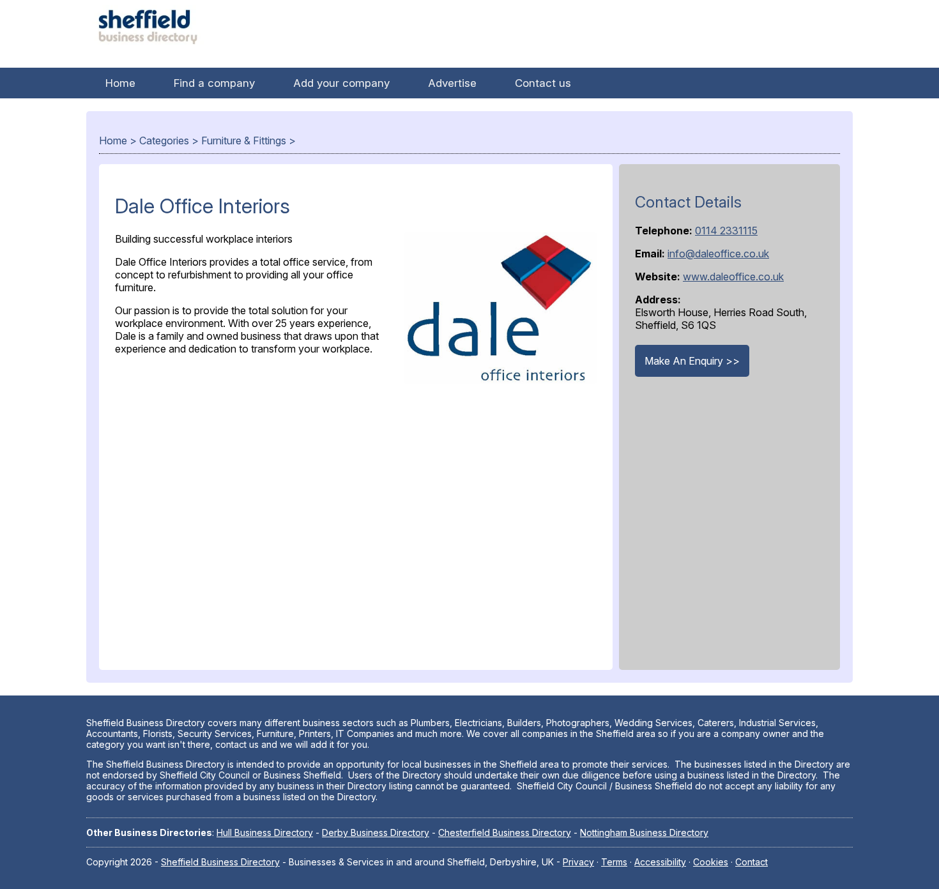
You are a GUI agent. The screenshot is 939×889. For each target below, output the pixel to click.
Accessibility (660, 861)
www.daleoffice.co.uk (733, 276)
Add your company (341, 83)
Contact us (543, 83)
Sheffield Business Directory (220, 861)
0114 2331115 (726, 230)
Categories (164, 140)
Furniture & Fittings (243, 140)
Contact (751, 861)
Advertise (452, 83)
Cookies (710, 861)
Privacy (578, 861)
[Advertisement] (356, 528)
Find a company (214, 83)
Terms (614, 861)
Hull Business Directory (265, 832)
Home (120, 83)
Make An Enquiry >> (692, 360)
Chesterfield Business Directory (504, 832)
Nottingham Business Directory (644, 832)
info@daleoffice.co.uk (718, 253)
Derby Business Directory (375, 832)
